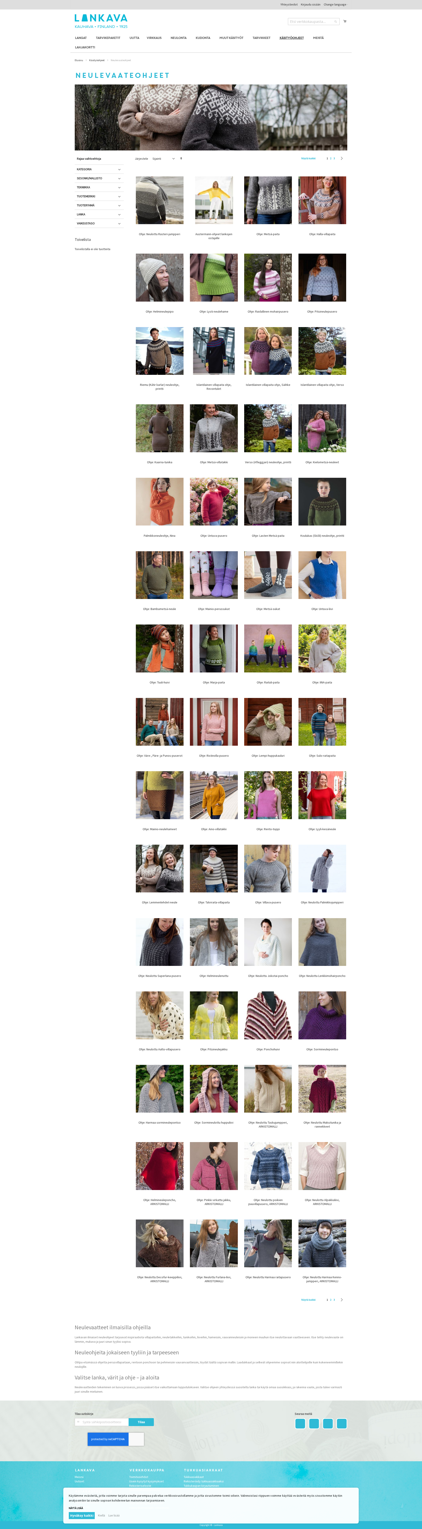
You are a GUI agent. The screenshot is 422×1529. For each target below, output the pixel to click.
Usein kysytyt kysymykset (146, 1481)
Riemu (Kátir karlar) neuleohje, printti (159, 387)
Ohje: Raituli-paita (268, 682)
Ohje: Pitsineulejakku (213, 1049)
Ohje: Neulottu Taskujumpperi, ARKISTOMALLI (268, 1124)
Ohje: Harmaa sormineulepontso (159, 1122)
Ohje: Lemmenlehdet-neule (159, 902)
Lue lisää (114, 1515)
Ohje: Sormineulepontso (322, 1049)
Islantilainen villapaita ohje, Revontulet (213, 387)
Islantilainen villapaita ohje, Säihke (268, 385)
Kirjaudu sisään (310, 4)
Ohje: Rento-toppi (268, 829)
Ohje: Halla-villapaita (322, 234)
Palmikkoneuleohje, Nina (159, 536)
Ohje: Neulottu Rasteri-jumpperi (159, 234)
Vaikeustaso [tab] (86, 223)
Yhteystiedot (289, 4)
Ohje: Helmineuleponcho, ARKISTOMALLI (159, 1202)
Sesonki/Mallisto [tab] (89, 178)
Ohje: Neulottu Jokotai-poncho (268, 976)
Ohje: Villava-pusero (268, 902)
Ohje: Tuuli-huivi (160, 682)
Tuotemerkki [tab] (86, 196)
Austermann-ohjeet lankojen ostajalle (213, 236)
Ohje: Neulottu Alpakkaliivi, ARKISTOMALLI (322, 1202)
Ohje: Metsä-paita (268, 234)
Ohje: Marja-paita (214, 682)
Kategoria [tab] (84, 169)
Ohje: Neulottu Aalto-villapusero (159, 1049)
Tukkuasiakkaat (194, 1477)
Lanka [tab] (81, 214)
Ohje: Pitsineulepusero (322, 311)
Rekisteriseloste (140, 1486)
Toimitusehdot (138, 1477)
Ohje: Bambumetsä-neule (159, 609)
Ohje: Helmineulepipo (160, 311)
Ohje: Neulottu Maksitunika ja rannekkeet (322, 1124)
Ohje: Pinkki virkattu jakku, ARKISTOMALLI (214, 1202)
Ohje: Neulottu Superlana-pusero (159, 976)
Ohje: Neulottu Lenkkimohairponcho (322, 976)
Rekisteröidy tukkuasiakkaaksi (204, 1481)
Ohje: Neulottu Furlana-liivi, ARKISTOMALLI (213, 1279)
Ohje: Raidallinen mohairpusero (268, 311)
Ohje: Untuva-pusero (213, 536)
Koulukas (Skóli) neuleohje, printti (322, 536)
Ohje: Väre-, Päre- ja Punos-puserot (159, 756)
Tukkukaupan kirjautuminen (201, 1486)
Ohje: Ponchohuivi (268, 1049)
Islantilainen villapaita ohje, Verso (322, 385)
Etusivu (79, 60)
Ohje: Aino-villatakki (214, 829)
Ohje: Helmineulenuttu (214, 976)
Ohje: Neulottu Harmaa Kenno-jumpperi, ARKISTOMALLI (322, 1279)
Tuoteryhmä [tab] (86, 205)
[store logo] (101, 21)
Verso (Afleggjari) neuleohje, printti (268, 462)
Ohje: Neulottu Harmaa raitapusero (268, 1277)
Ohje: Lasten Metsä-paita (268, 536)
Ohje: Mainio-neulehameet (160, 829)
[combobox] (314, 21)
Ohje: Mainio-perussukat (214, 609)
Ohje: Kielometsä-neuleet (322, 462)
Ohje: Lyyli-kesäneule (322, 829)
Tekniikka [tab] (83, 187)
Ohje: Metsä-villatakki (214, 462)
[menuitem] (81, 38)
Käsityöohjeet (97, 60)
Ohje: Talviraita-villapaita (214, 902)
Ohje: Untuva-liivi (322, 609)
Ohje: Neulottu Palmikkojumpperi (322, 902)
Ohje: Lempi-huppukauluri (268, 756)
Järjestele (141, 159)
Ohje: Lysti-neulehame (214, 311)
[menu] (211, 42)
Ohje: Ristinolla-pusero (214, 756)
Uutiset (79, 1481)
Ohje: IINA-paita (322, 682)
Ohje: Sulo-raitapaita (322, 756)
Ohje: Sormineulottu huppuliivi (213, 1122)
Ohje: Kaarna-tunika (159, 462)
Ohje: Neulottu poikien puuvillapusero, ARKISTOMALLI (268, 1202)
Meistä (79, 1477)
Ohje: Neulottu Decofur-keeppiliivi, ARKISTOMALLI (159, 1279)
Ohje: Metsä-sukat (268, 609)
